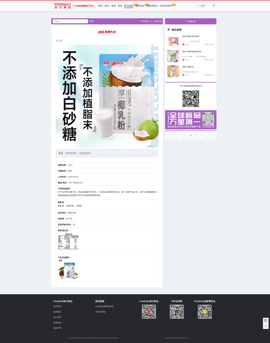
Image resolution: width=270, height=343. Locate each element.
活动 (120, 5)
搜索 (91, 21)
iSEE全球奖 (165, 5)
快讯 (107, 5)
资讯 (113, 5)
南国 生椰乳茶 (188, 66)
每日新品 (128, 5)
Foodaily (95, 338)
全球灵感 (157, 21)
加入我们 (57, 317)
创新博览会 (152, 5)
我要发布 (192, 21)
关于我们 (57, 306)
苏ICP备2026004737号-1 (176, 338)
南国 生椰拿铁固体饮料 (191, 51)
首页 (100, 5)
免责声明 (57, 328)
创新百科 (139, 5)
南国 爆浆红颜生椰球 (191, 36)
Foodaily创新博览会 (104, 306)
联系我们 (57, 311)
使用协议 (57, 322)
